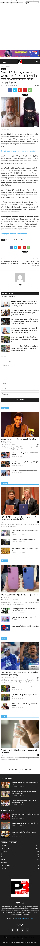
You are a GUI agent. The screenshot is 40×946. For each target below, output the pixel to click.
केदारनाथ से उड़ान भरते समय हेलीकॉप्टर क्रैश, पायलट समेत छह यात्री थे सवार (30, 263)
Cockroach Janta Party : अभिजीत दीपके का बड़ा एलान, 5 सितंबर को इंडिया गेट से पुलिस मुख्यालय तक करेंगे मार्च (25, 312)
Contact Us (32, 937)
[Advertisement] (20, 27)
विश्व (2, 854)
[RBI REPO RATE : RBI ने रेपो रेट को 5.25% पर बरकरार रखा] (5, 542)
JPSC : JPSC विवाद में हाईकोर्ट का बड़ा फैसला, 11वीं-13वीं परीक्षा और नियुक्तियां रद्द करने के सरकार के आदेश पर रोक (24, 348)
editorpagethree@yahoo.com (24, 918)
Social (25, 937)
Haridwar (4, 868)
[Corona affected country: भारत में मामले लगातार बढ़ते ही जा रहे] (5, 816)
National (7, 1)
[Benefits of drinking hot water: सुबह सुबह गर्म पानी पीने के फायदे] (20, 734)
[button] (37, 61)
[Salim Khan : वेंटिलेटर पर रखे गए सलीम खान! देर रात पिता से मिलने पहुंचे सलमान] (5, 473)
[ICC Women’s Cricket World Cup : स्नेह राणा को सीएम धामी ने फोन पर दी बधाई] (5, 706)
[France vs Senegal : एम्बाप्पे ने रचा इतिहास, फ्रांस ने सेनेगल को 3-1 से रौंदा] (5, 688)
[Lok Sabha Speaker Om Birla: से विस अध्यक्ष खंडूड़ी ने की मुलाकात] (5, 785)
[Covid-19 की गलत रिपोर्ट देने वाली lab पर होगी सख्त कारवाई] (5, 834)
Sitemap (24, 939)
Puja (4, 85)
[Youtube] (27, 930)
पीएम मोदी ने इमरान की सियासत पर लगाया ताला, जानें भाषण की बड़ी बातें (18, 151)
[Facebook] (12, 930)
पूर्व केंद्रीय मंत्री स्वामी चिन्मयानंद (19, 240)
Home (2, 1)
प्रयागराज (29, 240)
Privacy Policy (16, 939)
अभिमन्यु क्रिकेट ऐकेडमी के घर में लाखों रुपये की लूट (14, 234)
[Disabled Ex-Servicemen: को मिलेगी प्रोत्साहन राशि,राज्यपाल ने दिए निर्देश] (5, 794)
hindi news (9, 240)
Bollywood (4, 862)
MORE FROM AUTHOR (8, 296)
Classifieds (19, 937)
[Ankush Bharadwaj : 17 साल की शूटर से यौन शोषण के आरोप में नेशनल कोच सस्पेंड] (5, 697)
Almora (3, 860)
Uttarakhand (5, 848)
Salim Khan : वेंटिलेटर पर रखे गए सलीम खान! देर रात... (25, 471)
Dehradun (4, 851)
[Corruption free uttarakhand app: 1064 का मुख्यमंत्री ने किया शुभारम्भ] (5, 803)
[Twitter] (22, 930)
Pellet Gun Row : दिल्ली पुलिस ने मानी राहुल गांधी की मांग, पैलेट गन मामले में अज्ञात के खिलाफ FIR (24, 339)
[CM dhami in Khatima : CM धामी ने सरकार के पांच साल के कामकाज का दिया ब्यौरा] (5, 825)
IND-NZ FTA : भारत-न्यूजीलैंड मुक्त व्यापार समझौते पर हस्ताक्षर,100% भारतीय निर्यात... (19, 518)
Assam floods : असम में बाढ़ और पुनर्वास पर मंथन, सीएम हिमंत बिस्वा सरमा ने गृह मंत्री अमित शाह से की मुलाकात (24, 303)
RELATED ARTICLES (7, 294)
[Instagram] (17, 930)
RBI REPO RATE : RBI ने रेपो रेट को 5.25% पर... (24, 539)
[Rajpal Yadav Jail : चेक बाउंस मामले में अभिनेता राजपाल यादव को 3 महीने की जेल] (20, 424)
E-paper (6, 937)
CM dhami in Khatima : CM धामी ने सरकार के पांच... (25, 823)
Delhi (2, 857)
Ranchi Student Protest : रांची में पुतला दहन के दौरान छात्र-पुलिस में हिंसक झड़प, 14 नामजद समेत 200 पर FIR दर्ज (25, 321)
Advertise (12, 937)
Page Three (4, 755)
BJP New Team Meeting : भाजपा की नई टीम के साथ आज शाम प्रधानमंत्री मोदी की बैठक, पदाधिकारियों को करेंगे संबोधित (24, 330)
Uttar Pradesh (5, 865)
